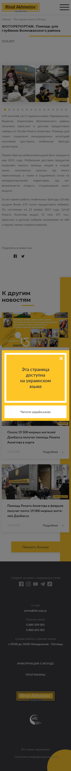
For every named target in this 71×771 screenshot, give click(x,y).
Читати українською (35, 412)
